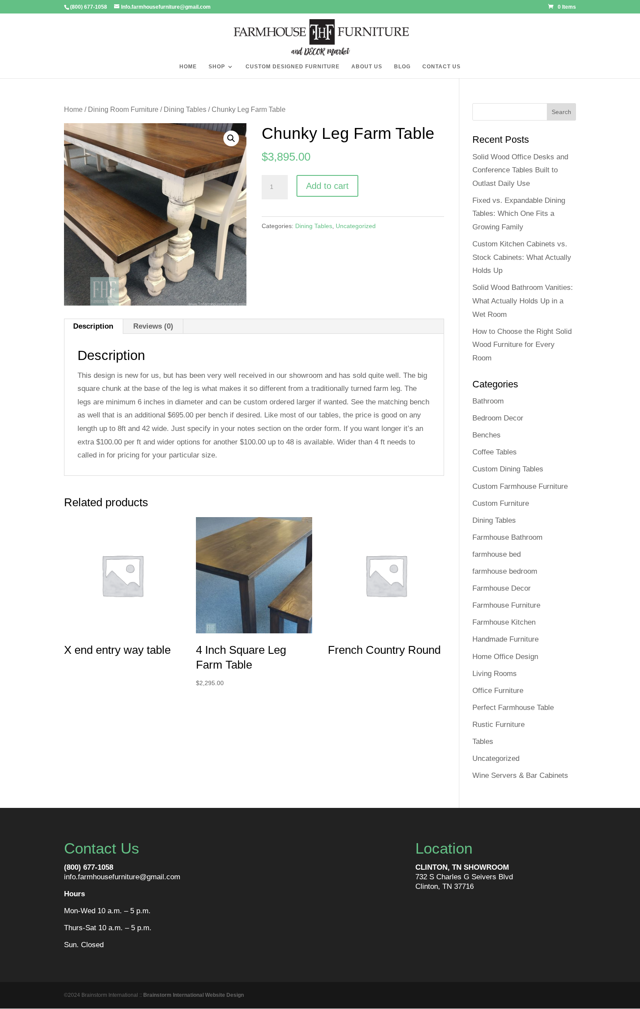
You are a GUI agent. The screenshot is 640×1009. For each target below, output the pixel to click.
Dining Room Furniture (123, 109)
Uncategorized (356, 225)
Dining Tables (185, 109)
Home (73, 109)
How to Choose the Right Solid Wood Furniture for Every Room (522, 344)
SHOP (217, 67)
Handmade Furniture (505, 639)
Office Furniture (497, 690)
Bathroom (488, 401)
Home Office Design (505, 656)
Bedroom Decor (497, 418)
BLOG (402, 67)
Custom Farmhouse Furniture (520, 486)
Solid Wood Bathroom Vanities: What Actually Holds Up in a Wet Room (522, 300)
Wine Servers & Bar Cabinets (520, 775)
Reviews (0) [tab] (153, 326)
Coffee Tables (494, 452)
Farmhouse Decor (501, 588)
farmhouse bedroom (504, 571)
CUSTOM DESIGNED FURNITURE (293, 67)
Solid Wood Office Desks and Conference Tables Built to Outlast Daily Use (520, 170)
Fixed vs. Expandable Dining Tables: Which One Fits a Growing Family (518, 213)
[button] (231, 138)
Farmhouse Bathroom (507, 537)
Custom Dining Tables (507, 469)
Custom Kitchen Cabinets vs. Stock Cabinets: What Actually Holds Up (521, 257)
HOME (188, 67)
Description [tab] (93, 326)
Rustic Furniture (498, 724)
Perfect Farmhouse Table (513, 707)
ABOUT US (366, 67)
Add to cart (327, 186)
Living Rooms (494, 673)
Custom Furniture (500, 503)
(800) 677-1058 (88, 867)
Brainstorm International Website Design (193, 995)
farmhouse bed (496, 554)
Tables (482, 741)
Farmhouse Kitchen (504, 622)
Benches (486, 435)
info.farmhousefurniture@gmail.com (122, 877)
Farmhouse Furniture (506, 605)
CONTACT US (441, 67)
